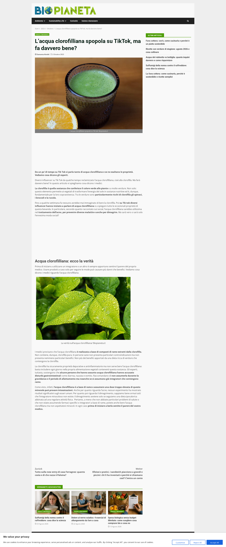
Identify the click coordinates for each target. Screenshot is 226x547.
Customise (180, 542)
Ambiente (39, 21)
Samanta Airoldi (43, 54)
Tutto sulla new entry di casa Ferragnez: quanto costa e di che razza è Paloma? (60, 472)
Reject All (198, 542)
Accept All (214, 542)
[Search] (188, 20)
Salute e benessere (90, 21)
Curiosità (74, 21)
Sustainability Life (56, 21)
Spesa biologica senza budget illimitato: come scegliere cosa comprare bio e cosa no (125, 502)
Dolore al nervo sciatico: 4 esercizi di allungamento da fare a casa (88, 502)
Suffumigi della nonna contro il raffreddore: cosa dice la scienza (52, 502)
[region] (113, 540)
